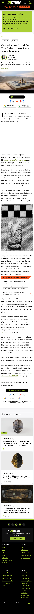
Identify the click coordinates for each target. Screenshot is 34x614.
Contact (23, 547)
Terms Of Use (24, 573)
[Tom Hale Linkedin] (9, 57)
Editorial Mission (7, 573)
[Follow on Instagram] (16, 524)
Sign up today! (17, 538)
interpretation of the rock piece (15, 160)
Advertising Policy (26, 581)
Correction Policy (7, 575)
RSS (29, 603)
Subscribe (5, 558)
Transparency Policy (7, 581)
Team (3, 550)
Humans (6, 40)
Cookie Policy (25, 575)
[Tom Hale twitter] (12, 57)
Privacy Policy (25, 578)
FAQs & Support (25, 558)
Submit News (25, 552)
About (3, 552)
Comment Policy (7, 578)
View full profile (5, 68)
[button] (30, 2)
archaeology (9, 438)
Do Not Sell (24, 593)
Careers (4, 555)
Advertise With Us (26, 555)
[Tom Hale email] (14, 57)
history (16, 40)
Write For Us (24, 550)
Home (3, 547)
